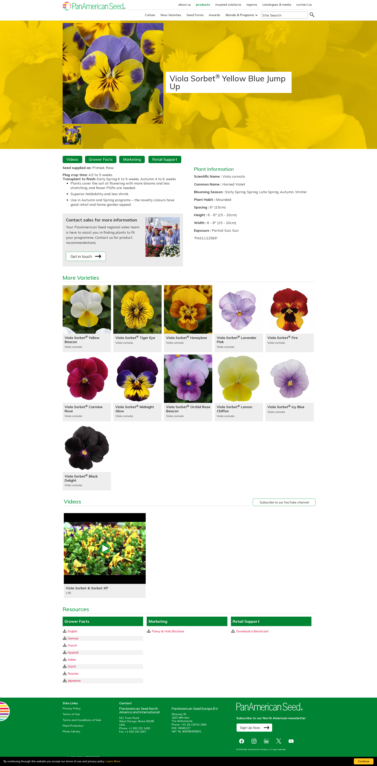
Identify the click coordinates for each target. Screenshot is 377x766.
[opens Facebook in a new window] (242, 741)
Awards (214, 15)
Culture (150, 15)
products (203, 4)
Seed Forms (195, 15)
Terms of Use (71, 714)
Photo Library (71, 731)
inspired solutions (228, 4)
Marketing (132, 159)
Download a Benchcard (252, 631)
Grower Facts (101, 159)
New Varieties (170, 15)
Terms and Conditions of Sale (82, 720)
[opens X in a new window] (280, 741)
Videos (72, 159)
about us (184, 4)
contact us (304, 4)
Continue (363, 761)
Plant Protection (73, 725)
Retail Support (164, 159)
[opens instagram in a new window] (255, 741)
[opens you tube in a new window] (292, 741)
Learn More (113, 761)
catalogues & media (276, 4)
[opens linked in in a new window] (267, 741)
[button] (242, 15)
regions (251, 4)
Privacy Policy (72, 708)
